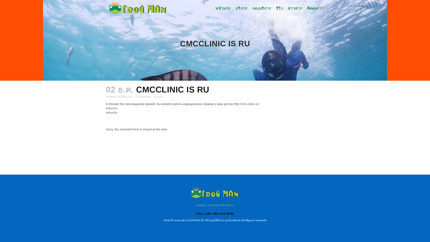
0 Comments (142, 96)
